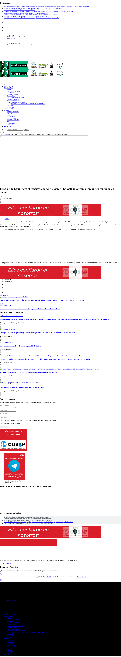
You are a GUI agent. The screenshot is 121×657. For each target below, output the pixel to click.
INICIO (6, 84)
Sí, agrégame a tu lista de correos (11, 423)
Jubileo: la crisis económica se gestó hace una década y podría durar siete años (25, 16)
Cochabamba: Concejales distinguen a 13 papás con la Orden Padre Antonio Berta (30, 309)
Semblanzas (10, 92)
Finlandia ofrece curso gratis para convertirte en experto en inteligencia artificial (26, 13)
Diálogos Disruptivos (13, 94)
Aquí (1, 574)
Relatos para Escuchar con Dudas (16, 102)
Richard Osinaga (81, 577)
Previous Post (4, 295)
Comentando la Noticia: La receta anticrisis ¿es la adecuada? (22, 387)
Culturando (10, 105)
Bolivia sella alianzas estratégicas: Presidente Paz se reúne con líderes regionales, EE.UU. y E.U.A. (31, 14)
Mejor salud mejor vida (13, 100)
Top (1, 580)
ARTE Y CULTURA (13, 112)
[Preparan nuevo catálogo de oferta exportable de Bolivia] (7, 342)
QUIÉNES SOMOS (9, 86)
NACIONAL (11, 123)
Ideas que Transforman (13, 99)
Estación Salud (11, 96)
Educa (9, 89)
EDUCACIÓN (11, 118)
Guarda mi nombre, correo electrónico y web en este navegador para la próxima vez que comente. (29, 420)
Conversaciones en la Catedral (15, 97)
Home (1, 134)
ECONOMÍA (11, 116)
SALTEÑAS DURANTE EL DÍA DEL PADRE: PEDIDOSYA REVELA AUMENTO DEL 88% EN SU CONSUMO (42, 300)
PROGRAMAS (8, 88)
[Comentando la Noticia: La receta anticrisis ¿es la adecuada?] (21, 382)
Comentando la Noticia (13, 91)
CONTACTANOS (9, 108)
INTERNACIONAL (13, 120)
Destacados (7, 134)
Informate (6, 110)
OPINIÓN (10, 124)
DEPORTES (10, 113)
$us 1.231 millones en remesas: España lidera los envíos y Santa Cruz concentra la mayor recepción (31, 18)
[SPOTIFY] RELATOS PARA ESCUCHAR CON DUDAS (28, 104)
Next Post (2, 304)
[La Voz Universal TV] (29, 60)
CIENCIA (10, 115)
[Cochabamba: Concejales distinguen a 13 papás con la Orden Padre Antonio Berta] (6, 305)
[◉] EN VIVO (8, 126)
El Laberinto (10, 107)
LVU (1, 196)
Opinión (7, 219)
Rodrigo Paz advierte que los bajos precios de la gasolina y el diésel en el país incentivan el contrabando (32, 8)
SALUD (9, 121)
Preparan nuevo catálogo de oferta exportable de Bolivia (19, 10)
